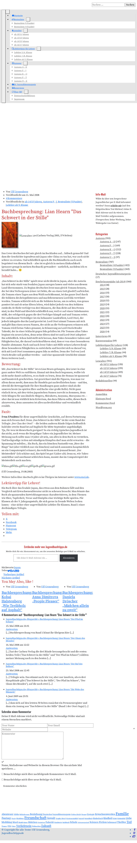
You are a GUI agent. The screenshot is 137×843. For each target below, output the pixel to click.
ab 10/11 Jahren (21, 34)
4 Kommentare (14, 198)
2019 (102, 304)
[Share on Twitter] (8, 571)
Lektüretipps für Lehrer (24, 48)
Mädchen (32, 822)
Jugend (81, 819)
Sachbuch (65, 822)
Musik (20, 822)
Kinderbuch (98, 818)
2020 (102, 308)
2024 (102, 323)
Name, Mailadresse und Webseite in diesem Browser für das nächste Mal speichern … (42, 767)
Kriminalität (121, 819)
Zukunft (46, 826)
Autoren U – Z (20, 81)
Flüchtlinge (20, 819)
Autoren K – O (20, 74)
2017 (102, 296)
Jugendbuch (88, 819)
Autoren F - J (50, 201)
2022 (102, 316)
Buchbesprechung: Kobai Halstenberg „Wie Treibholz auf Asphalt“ (17, 601)
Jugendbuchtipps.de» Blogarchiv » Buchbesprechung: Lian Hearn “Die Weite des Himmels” (45, 690)
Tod (129, 822)
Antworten (12, 629)
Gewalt (51, 818)
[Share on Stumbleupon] (13, 571)
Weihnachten (36, 826)
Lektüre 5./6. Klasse (23, 52)
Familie (122, 813)
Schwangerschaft (83, 822)
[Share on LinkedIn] (16, 571)
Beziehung (36, 814)
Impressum (19, 99)
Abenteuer (7, 814)
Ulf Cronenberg (19, 191)
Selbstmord (112, 822)
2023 (102, 320)
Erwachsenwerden (105, 814)
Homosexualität (72, 819)
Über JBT (18, 92)
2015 (102, 288)
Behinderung (24, 815)
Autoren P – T (20, 77)
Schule (73, 822)
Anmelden (101, 394)
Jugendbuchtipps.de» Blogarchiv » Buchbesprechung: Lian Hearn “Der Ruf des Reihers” (44, 665)
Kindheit (108, 818)
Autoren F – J (20, 70)
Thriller (121, 822)
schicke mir (116, 205)
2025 (102, 327)
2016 (102, 292)
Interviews (19, 88)
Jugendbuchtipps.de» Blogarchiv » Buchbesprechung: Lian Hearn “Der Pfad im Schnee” (44, 620)
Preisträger (41, 822)
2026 (102, 331)
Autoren (17, 63)
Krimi (115, 819)
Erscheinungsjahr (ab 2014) (111, 281)
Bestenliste (19, 19)
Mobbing (7, 822)
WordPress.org (104, 407)
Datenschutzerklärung (24, 95)
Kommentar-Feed (105, 403)
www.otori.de (81, 477)
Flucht (14, 819)
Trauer (4, 826)
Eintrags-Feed (103, 398)
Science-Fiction (98, 822)
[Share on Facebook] (11, 571)
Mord (15, 822)
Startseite (18, 15)
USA (9, 826)
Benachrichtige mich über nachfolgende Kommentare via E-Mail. (40, 774)
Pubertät (50, 822)
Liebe (129, 818)
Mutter (25, 822)
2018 (102, 300)
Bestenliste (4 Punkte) (24, 26)
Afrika (16, 814)
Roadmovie (58, 822)
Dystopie (90, 814)
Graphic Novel (61, 819)
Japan (17, 567)
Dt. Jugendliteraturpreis (25, 84)
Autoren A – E (20, 67)
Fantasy (6, 818)
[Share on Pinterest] (18, 571)
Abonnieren (69, 558)
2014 (102, 285)
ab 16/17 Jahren (21, 45)
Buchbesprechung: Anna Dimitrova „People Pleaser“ (47, 597)
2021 (102, 312)
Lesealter (17, 30)
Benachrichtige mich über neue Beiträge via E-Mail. (33, 779)
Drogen (83, 815)
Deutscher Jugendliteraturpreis (113, 273)
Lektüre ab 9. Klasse (23, 59)
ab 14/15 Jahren (21, 41)
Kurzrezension (104, 340)
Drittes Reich (76, 815)
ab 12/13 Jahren (21, 38)
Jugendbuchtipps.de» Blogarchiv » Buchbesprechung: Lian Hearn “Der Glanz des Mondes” (45, 639)
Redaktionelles (104, 380)
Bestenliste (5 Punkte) (24, 23)
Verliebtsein (23, 826)
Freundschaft (35, 818)
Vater (14, 826)
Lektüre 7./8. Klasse (23, 56)
